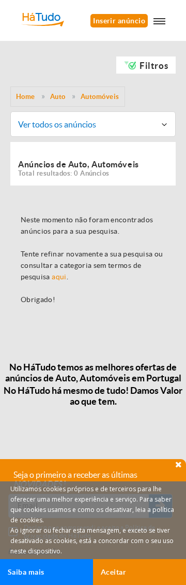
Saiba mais (26, 572)
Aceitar (113, 572)
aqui (59, 277)
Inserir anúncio (119, 21)
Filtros (154, 65)
